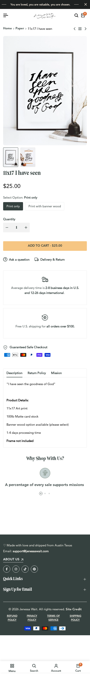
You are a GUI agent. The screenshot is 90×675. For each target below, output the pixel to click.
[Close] (85, 4)
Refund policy (12, 618)
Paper (19, 28)
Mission (56, 373)
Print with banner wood (44, 206)
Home (7, 28)
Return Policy (37, 373)
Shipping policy (75, 618)
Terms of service (53, 618)
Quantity (9, 219)
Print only (13, 206)
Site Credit (74, 609)
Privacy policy (32, 618)
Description (14, 373)
